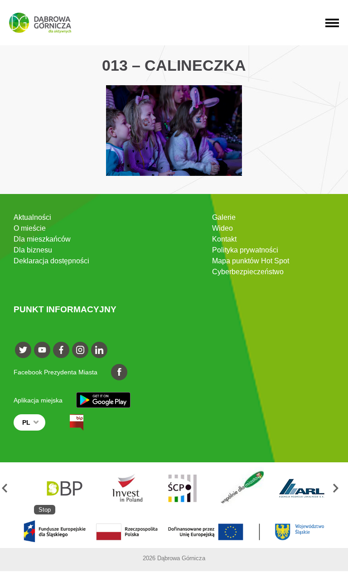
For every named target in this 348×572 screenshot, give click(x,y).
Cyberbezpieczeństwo (248, 272)
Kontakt (224, 239)
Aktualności (32, 217)
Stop (45, 509)
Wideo (222, 228)
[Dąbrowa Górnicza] (40, 23)
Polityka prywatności (245, 250)
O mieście (30, 228)
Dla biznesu (33, 250)
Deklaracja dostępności (51, 261)
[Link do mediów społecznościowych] (23, 350)
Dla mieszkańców (42, 239)
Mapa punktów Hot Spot (250, 261)
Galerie (224, 217)
